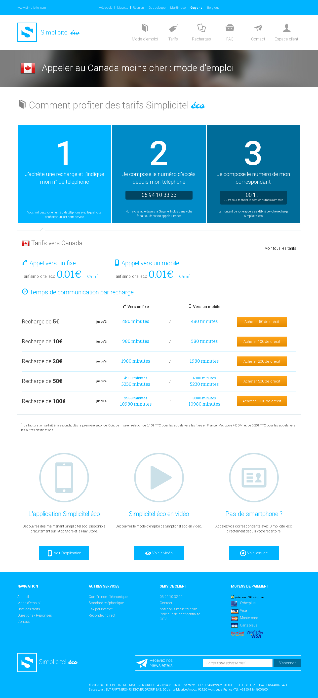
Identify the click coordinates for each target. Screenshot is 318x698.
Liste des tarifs (28, 609)
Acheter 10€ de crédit (261, 341)
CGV (163, 619)
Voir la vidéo (162, 553)
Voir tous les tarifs (280, 248)
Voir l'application (67, 553)
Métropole (105, 7)
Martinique (178, 7)
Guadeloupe (157, 7)
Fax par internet (101, 609)
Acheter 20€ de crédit (261, 361)
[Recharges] (201, 28)
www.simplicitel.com (31, 7)
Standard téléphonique (106, 603)
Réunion (138, 7)
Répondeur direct (102, 615)
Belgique (213, 7)
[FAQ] (230, 28)
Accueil (23, 597)
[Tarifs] (173, 28)
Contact (23, 622)
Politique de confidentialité (180, 614)
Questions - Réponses (34, 615)
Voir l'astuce (257, 553)
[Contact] (258, 28)
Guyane (196, 7)
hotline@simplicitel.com (178, 609)
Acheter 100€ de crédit (261, 401)
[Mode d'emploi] (145, 28)
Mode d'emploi (28, 603)
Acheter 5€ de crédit (261, 321)
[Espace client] (286, 28)
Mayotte (122, 7)
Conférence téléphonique (108, 597)
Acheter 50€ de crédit (261, 381)
